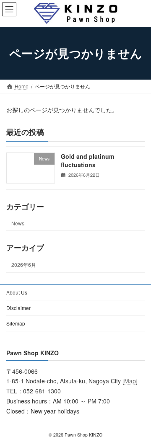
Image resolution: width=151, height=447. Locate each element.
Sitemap (15, 323)
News (17, 223)
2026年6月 (23, 264)
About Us (16, 292)
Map (130, 381)
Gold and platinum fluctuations (87, 160)
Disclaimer (18, 307)
